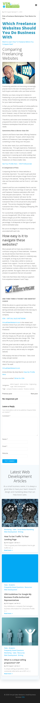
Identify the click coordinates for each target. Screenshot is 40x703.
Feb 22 (18, 603)
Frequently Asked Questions (14, 587)
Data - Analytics (9, 585)
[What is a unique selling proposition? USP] (20, 631)
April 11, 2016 (18, 12)
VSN (23, 697)
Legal (11, 386)
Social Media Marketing (25, 529)
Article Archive (24, 384)
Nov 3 (18, 543)
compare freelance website (15, 389)
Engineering (32, 384)
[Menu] (36, 5)
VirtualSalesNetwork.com (11, 322)
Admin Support (14, 384)
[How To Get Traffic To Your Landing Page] (20, 513)
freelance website (29, 389)
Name (5, 439)
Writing (20, 532)
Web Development (19, 386)
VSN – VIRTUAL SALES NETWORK (14, 318)
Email (4, 446)
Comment (6, 416)
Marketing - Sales (10, 529)
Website (5, 453)
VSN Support (8, 12)
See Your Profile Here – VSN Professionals (17, 164)
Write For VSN (19, 378)
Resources (28, 587)
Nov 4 (18, 666)
